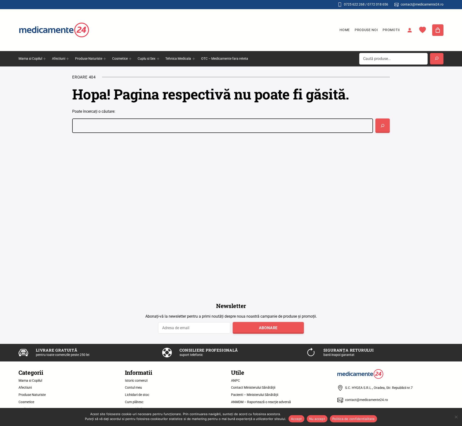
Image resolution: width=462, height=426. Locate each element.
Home (345, 30)
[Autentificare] (409, 30)
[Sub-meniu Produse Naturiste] (104, 59)
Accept (296, 419)
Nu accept (317, 419)
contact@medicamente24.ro (422, 4)
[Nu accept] (456, 416)
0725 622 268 (354, 4)
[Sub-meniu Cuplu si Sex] (158, 59)
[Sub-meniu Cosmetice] (130, 59)
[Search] (436, 59)
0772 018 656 (377, 4)
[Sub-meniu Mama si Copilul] (44, 59)
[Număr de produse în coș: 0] (438, 30)
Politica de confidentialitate (353, 419)
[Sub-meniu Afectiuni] (67, 59)
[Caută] (382, 125)
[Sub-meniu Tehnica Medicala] (193, 59)
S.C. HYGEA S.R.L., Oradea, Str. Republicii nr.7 (379, 388)
